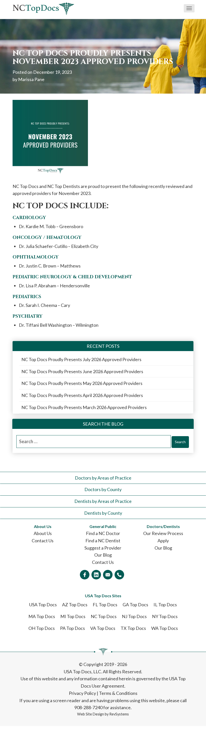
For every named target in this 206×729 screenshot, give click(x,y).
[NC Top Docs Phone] (119, 574)
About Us (43, 533)
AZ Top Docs (74, 604)
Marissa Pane (31, 79)
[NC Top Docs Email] (108, 574)
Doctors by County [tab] (103, 489)
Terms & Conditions (118, 693)
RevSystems (119, 714)
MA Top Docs (41, 616)
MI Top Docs (72, 616)
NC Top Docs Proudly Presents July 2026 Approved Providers (81, 359)
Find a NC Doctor (103, 533)
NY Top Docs (165, 616)
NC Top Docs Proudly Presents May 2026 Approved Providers (81, 383)
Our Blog (103, 555)
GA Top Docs (135, 604)
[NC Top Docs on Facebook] (84, 574)
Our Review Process (163, 533)
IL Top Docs (165, 604)
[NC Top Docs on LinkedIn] (96, 574)
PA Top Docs (72, 628)
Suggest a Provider (102, 548)
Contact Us (43, 540)
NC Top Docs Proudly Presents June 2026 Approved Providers (82, 371)
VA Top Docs (102, 628)
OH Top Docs (41, 628)
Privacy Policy (82, 693)
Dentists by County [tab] (103, 513)
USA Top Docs (43, 604)
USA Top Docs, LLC (82, 671)
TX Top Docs (133, 628)
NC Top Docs (104, 616)
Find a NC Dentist (102, 540)
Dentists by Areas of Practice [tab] (103, 501)
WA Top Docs (164, 628)
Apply (163, 540)
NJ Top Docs (134, 616)
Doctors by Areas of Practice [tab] (103, 478)
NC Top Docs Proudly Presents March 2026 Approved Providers (84, 407)
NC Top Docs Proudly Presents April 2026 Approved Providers (82, 395)
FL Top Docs (105, 604)
